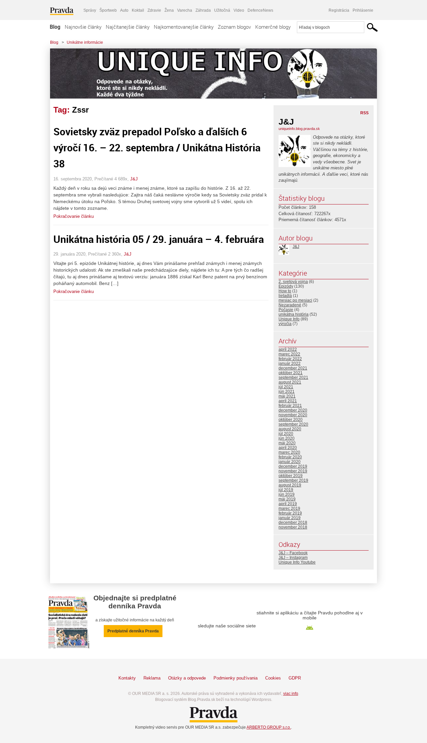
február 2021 (290, 405)
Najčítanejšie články (127, 26)
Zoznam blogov (234, 26)
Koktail (138, 10)
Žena (169, 10)
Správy (89, 10)
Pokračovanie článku (73, 216)
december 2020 (293, 410)
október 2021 (291, 372)
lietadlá (285, 295)
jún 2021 (287, 391)
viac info (290, 693)
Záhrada (203, 10)
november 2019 (293, 471)
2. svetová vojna (293, 281)
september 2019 (293, 480)
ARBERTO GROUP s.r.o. (269, 727)
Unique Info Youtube (297, 562)
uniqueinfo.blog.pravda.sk (299, 129)
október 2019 (291, 475)
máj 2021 (287, 396)
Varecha (184, 10)
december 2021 (293, 368)
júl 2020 (286, 433)
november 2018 (293, 527)
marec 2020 (289, 452)
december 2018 (293, 522)
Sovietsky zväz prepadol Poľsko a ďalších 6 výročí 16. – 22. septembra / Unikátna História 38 (157, 147)
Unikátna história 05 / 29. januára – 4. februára (158, 239)
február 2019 (290, 513)
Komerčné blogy (273, 26)
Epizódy (286, 286)
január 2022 (290, 363)
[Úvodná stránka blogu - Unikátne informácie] (208, 73)
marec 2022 (289, 354)
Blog (55, 26)
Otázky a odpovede (187, 678)
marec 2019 (289, 508)
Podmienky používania (236, 678)
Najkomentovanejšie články (184, 26)
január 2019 (290, 517)
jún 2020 (287, 438)
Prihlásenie (363, 10)
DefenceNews (260, 10)
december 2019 (293, 466)
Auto (124, 10)
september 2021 (293, 377)
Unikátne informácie (85, 42)
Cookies (273, 678)
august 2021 (290, 382)
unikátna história (294, 314)
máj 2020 (287, 443)
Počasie (286, 309)
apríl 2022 (288, 349)
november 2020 (293, 415)
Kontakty (127, 678)
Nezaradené (290, 305)
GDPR (295, 678)
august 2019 (290, 485)
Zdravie (154, 10)
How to (285, 291)
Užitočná (222, 10)
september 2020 (293, 424)
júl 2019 (286, 489)
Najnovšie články (83, 26)
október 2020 (291, 419)
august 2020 (290, 429)
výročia (285, 323)
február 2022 (290, 358)
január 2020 (290, 461)
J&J (134, 178)
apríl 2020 (288, 447)
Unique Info (289, 319)
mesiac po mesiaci (295, 300)
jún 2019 (287, 494)
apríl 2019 (288, 503)
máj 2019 (287, 499)
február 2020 (290, 457)
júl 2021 (286, 387)
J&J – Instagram (293, 557)
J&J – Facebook (293, 553)
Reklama (151, 678)
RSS (364, 113)
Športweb (108, 10)
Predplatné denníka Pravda (133, 631)
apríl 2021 (288, 401)
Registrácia (339, 10)
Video (239, 10)
